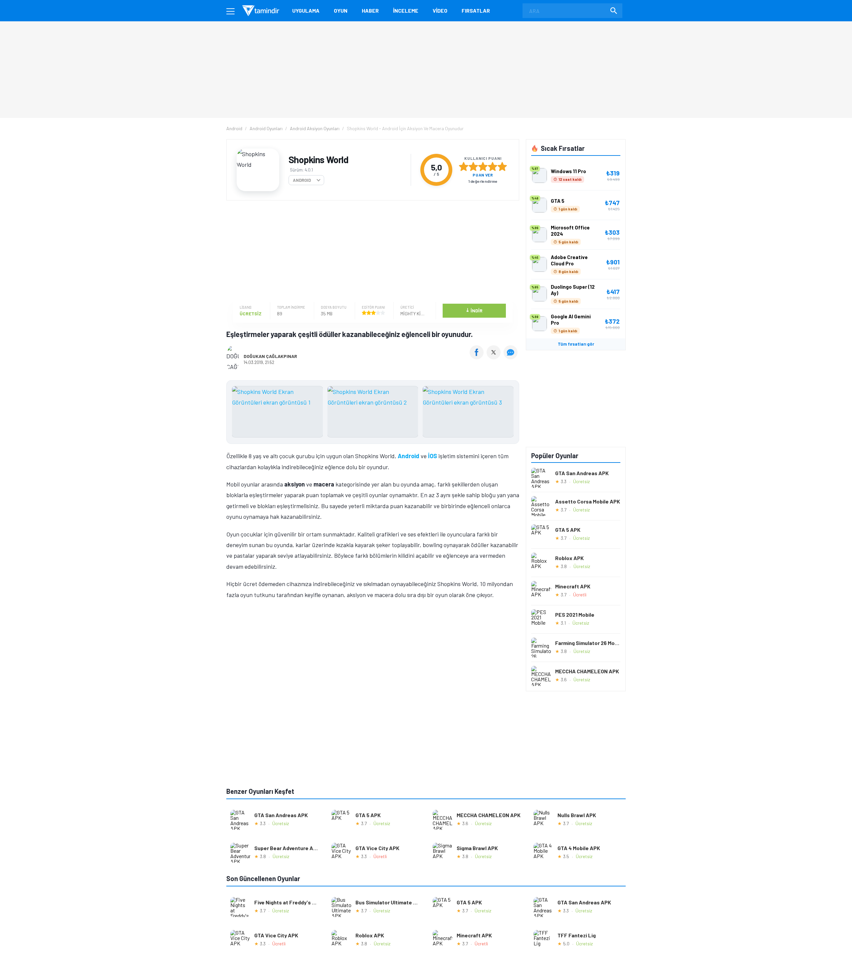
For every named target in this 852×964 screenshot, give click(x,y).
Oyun (340, 10)
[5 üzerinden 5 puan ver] (502, 166)
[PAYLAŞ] (478, 357)
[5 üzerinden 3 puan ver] (483, 166)
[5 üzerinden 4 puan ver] (492, 166)
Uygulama (306, 10)
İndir (474, 310)
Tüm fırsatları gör (576, 344)
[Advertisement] (371, 252)
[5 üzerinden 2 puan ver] (473, 166)
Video (440, 10)
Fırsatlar (476, 10)
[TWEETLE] (494, 357)
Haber (370, 10)
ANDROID (302, 180)
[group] (373, 413)
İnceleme (405, 10)
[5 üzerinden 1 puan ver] (463, 166)
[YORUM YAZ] (511, 357)
